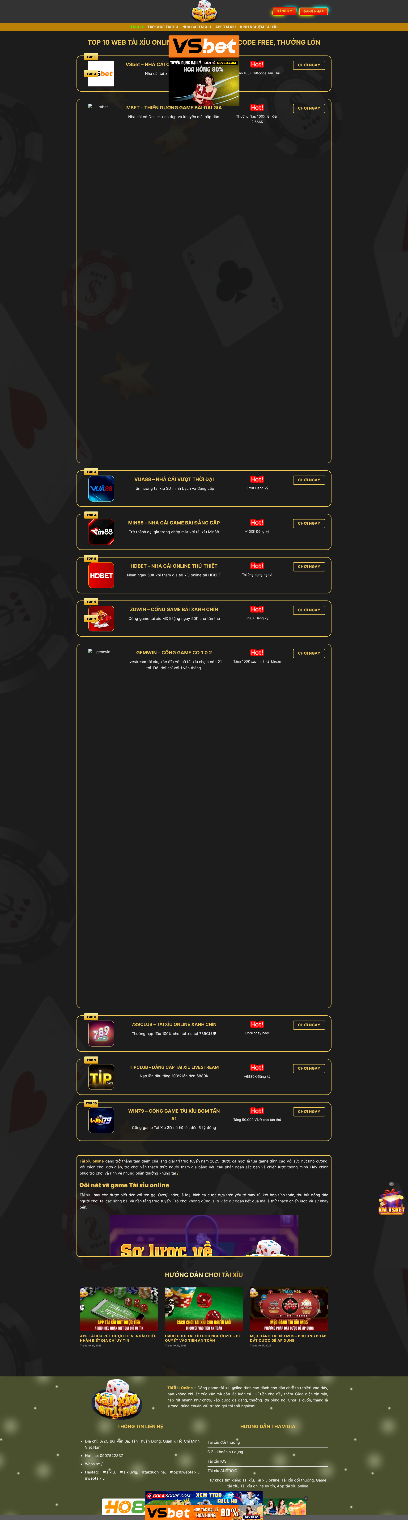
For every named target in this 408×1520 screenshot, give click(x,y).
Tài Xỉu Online (180, 1387)
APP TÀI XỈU (225, 27)
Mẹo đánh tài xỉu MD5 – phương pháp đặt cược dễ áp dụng (288, 1338)
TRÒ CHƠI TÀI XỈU (162, 27)
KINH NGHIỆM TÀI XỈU (258, 27)
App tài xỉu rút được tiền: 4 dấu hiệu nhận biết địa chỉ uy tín (118, 1338)
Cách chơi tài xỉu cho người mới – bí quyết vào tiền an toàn (202, 1338)
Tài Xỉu (136, 27)
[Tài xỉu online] (204, 11)
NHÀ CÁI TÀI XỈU (197, 27)
